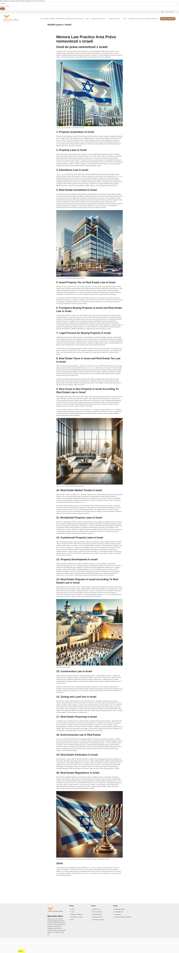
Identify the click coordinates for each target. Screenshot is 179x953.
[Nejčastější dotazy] (118, 909)
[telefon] (162, 12)
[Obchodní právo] (96, 914)
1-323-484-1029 (169, 12)
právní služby (90, 867)
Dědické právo (60, 174)
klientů (92, 409)
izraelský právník (60, 127)
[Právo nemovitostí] (96, 912)
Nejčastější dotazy (98, 18)
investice (112, 409)
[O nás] (71, 912)
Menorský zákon (11, 20)
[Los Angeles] (117, 914)
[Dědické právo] (95, 909)
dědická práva (117, 176)
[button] (106, 18)
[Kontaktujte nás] (118, 912)
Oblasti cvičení (114, 18)
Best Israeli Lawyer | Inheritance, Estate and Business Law (62, 18)
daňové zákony (91, 368)
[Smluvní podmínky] (122, 917)
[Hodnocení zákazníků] (75, 914)
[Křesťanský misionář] (97, 920)
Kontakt (89, 873)
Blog (125, 18)
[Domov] (72, 909)
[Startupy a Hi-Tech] (97, 917)
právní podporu (106, 594)
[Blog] (71, 920)
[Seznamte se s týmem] (76, 917)
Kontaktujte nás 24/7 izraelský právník (143, 18)
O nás (87, 18)
